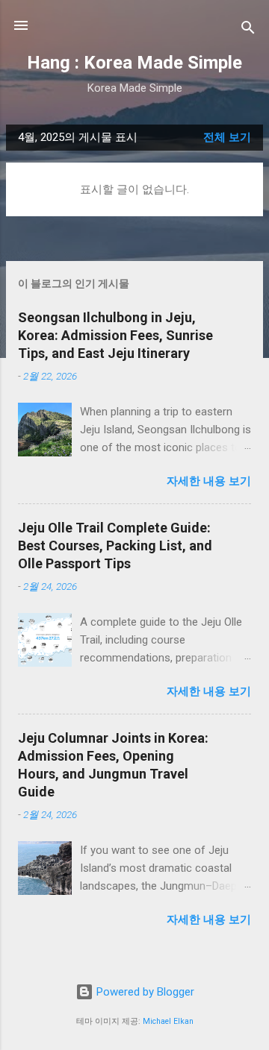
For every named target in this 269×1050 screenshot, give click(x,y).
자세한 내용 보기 (209, 481)
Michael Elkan (168, 1021)
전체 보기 (227, 137)
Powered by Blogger (143, 992)
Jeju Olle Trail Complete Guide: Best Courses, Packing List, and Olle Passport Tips (115, 545)
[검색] (248, 30)
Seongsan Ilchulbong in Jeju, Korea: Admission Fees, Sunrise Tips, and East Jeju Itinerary (115, 335)
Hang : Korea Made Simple (134, 62)
